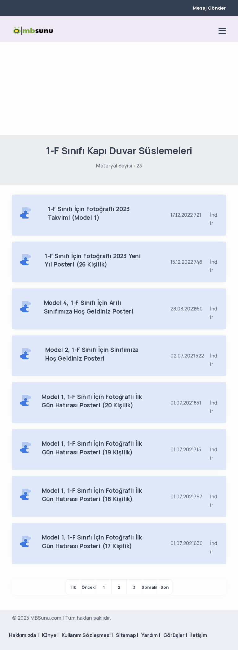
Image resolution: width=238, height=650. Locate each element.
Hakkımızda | (24, 635)
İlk (73, 587)
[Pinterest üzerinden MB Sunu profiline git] (209, 30)
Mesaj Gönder (209, 8)
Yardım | (150, 635)
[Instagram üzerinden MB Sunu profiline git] (199, 30)
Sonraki (149, 587)
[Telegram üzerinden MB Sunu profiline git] (188, 30)
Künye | (50, 635)
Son (165, 587)
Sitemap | (127, 635)
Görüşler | (175, 635)
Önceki (89, 587)
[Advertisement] (119, 88)
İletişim (198, 635)
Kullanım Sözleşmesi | (87, 635)
